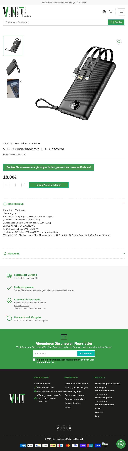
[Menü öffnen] (121, 11)
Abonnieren (86, 353)
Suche (118, 22)
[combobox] (64, 22)
